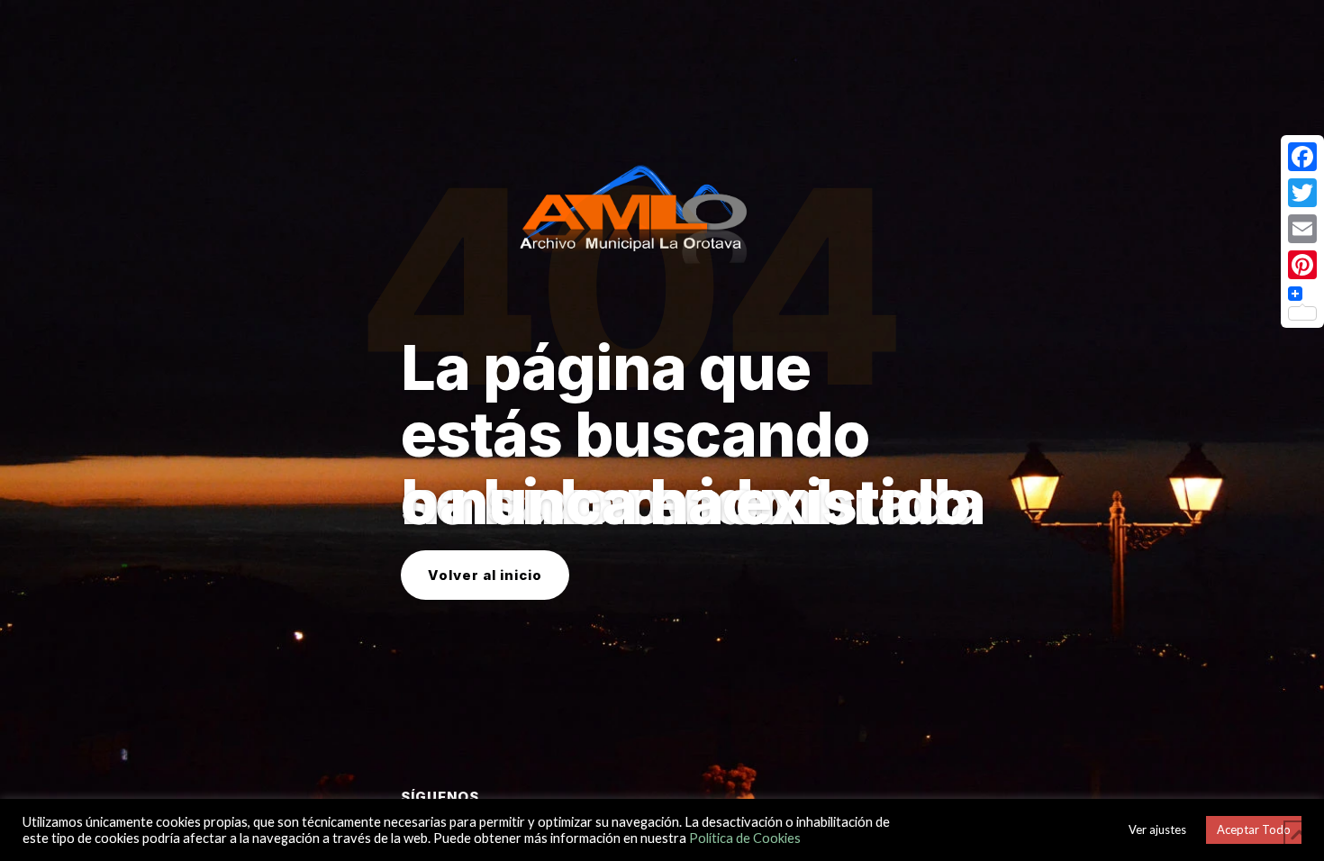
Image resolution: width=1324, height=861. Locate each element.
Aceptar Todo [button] (1254, 829)
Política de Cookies (745, 838)
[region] (662, 430)
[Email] (1302, 229)
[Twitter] (1302, 193)
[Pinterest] (1302, 265)
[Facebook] (1302, 157)
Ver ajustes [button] (1157, 829)
